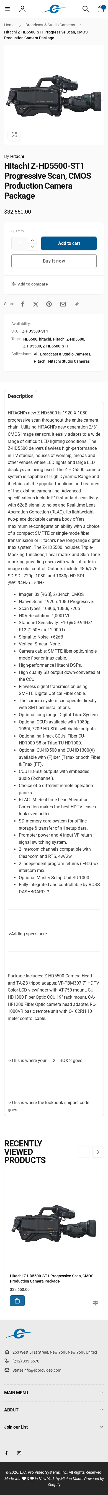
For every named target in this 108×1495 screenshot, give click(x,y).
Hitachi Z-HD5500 (68, 339)
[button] (7, 9)
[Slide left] (10, 95)
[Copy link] (77, 304)
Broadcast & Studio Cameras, (65, 354)
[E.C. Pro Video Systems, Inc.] (19, 1338)
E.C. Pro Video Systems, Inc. (44, 1472)
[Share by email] (63, 304)
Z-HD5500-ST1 (56, 346)
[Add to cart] (17, 1300)
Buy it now (54, 261)
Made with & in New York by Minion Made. (43, 1478)
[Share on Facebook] (22, 304)
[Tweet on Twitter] (35, 304)
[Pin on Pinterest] (49, 304)
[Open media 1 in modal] (54, 95)
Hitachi (14, 156)
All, (36, 354)
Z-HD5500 (32, 346)
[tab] (20, 396)
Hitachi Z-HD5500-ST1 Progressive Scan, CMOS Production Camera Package (52, 1278)
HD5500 (30, 339)
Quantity (17, 231)
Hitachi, (40, 361)
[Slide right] (98, 95)
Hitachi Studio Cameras (69, 361)
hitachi (45, 339)
